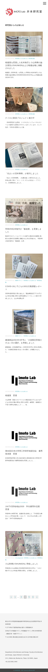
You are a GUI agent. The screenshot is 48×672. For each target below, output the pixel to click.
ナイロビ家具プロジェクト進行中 (20, 118)
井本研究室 (17, 670)
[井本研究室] (24, 9)
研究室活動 (32, 58)
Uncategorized (19, 558)
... (14, 77)
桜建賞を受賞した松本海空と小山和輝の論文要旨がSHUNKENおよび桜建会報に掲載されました (23, 65)
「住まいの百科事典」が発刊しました (22, 173)
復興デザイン (19, 280)
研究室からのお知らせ (21, 58)
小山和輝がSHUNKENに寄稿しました (21, 564)
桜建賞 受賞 (11, 395)
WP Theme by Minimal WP (28, 670)
